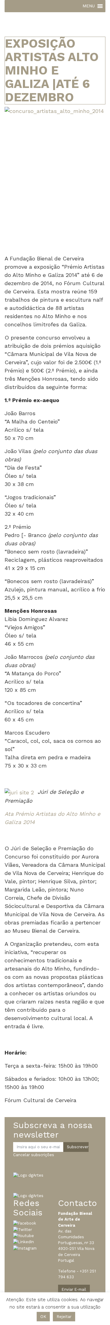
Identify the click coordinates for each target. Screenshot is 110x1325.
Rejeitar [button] (64, 1316)
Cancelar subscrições (33, 1155)
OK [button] (43, 1316)
